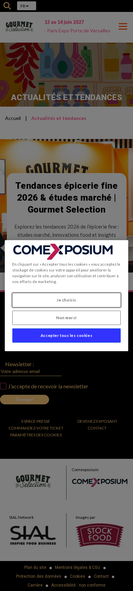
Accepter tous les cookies (66, 335)
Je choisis (66, 300)
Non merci (66, 317)
